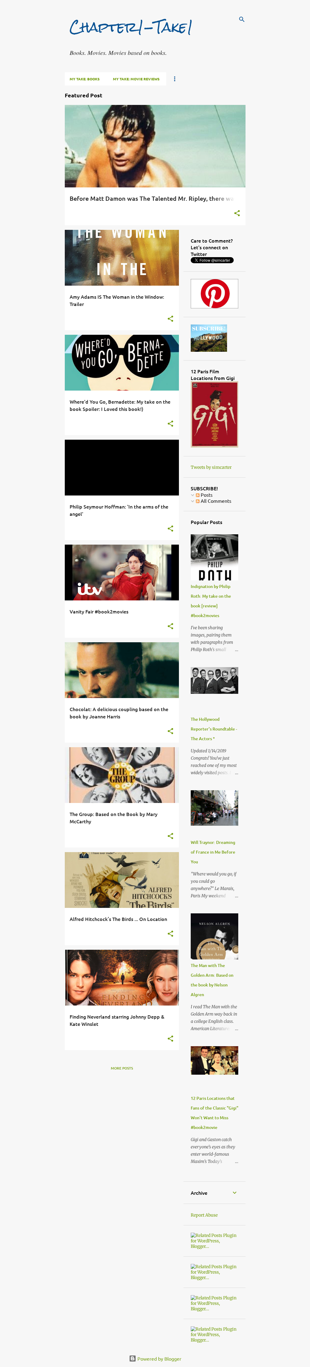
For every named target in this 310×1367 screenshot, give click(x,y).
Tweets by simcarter (211, 467)
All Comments (215, 501)
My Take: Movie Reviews (136, 78)
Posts (206, 495)
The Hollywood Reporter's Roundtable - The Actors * (214, 728)
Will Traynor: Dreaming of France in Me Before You (213, 852)
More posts (122, 1068)
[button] (237, 214)
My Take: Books (85, 78)
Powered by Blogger (158, 1358)
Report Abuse (204, 1215)
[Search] (242, 19)
